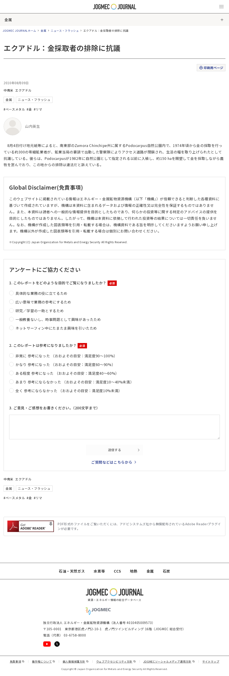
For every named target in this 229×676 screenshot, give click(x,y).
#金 (29, 109)
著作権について (43, 661)
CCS (117, 571)
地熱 (133, 571)
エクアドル (23, 90)
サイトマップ (210, 661)
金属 (8, 19)
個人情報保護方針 (76, 661)
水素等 (99, 571)
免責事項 (17, 661)
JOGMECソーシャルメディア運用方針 (169, 661)
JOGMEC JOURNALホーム (19, 30)
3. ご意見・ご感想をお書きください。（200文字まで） (54, 407)
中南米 (8, 90)
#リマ (38, 109)
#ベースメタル (14, 109)
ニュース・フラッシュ (65, 30)
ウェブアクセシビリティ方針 (116, 661)
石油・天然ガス (72, 571)
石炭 (166, 571)
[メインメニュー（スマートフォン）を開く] (221, 7)
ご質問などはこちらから (111, 462)
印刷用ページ (213, 67)
